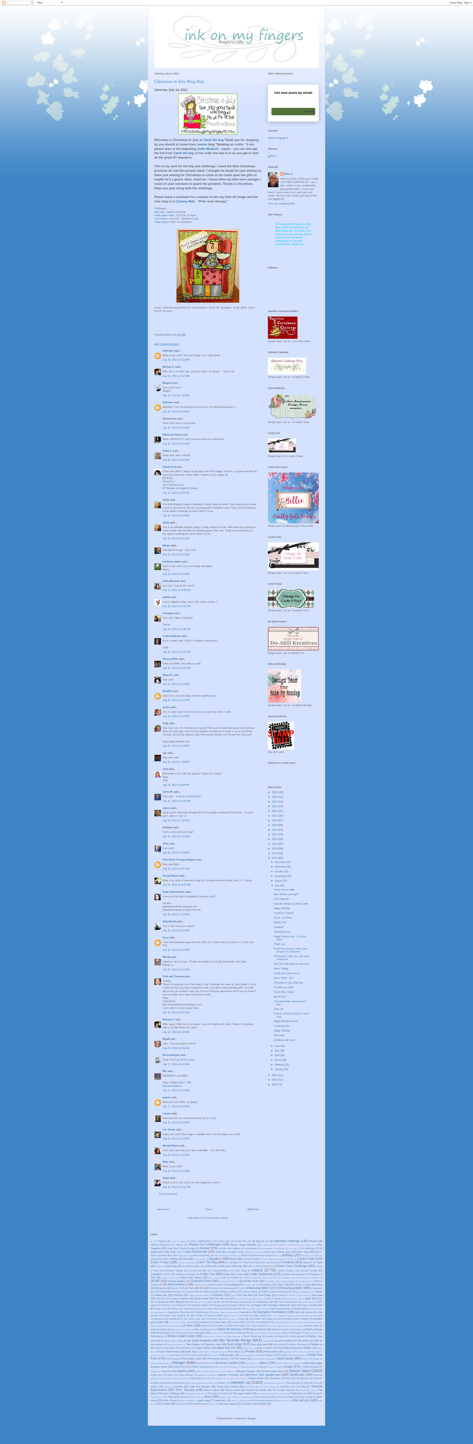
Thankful (250, 1390)
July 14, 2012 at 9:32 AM (176, 554)
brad (185, 1259)
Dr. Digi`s (279, 1284)
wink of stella (163, 1403)
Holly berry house (193, 1308)
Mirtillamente (157, 1336)
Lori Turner (169, 1129)
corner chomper (286, 1270)
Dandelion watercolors (290, 1278)
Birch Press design (262, 1255)
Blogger (252, 1418)
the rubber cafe (264, 1394)
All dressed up (260, 1241)
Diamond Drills (201, 1280)
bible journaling (201, 1255)
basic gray (284, 1251)
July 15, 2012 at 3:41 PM (176, 930)
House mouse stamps (279, 1308)
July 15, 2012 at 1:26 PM (176, 914)
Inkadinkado (202, 1312)
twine (208, 1396)
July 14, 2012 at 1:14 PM (176, 684)
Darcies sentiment (311, 1278)
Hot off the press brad (255, 1309)
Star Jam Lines (311, 1383)
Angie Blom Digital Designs (181, 1248)
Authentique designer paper (230, 1252)
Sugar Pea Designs (199, 1386)
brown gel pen (200, 1259)
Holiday (174, 1308)
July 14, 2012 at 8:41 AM (176, 443)
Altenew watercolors (161, 1244)
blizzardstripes (171, 1055)
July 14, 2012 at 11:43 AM (176, 668)
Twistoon (245, 1397)
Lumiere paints (311, 1325)
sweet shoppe (269, 1387)
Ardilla (166, 597)
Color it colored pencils (258, 1266)
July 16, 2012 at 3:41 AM (176, 969)
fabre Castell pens (303, 1292)
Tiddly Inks (155, 1397)
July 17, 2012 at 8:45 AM (176, 1064)
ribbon (263, 1362)
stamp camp (181, 1378)
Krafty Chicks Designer (297, 1319)
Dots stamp (264, 1284)
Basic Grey (303, 1251)
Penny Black (234, 1351)
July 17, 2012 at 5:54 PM (176, 1106)
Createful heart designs (293, 1274)
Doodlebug (232, 1284)
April (277, 1055)
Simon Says (299, 1371)
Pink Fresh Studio (195, 1355)
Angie (166, 1177)
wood (178, 1404)
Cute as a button (230, 1277)
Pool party (279, 1035)
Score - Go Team (283, 917)
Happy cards (220, 1305)
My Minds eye (306, 1340)
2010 (275, 1079)
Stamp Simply (256, 1378)
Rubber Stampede (200, 1367)
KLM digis (230, 1319)
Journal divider (215, 1315)
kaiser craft (293, 1316)
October (279, 871)
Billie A (288, 174)
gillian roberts (257, 1299)
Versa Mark (287, 1397)
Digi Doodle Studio (249, 1281)
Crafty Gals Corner (233, 1274)
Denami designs (176, 1281)
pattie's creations (265, 1348)
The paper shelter (242, 1393)
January (279, 1069)
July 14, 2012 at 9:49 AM (176, 574)
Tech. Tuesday (185, 1389)
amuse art (308, 1245)
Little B (221, 1325)
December (280, 862)
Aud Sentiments (196, 1251)
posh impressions (247, 1355)
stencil (154, 1386)
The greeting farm (306, 1390)
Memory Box (244, 1333)
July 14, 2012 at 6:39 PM (176, 745)
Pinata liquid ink (315, 1352)
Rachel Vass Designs (311, 1359)
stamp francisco (198, 1378)
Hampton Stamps (200, 1305)
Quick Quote (285, 1358)
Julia (165, 769)
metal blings (259, 1333)
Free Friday (264, 1295)
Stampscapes (293, 1383)
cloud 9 (158, 1266)
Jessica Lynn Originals (174, 1315)
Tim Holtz (168, 1397)
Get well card (222, 1298)
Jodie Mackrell (207, 149)
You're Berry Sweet (284, 992)
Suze (165, 937)
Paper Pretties (203, 1347)
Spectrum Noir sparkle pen (263, 1374)
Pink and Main (160, 1355)
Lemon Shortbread (282, 1322)
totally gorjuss (161, 222)
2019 (275, 825)
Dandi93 (167, 691)
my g (265, 1341)
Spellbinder (297, 1374)
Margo (166, 545)
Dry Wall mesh (314, 1284)
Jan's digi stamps (303, 1312)
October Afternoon (297, 1344)
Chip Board (271, 1262)
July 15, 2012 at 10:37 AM (177, 884)
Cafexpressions (175, 484)
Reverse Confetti (227, 1362)
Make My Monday (229, 1329)
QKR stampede (267, 1359)
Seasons (166, 1371)
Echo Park (188, 1288)
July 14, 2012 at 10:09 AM (177, 590)
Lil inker (187, 1325)
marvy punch (182, 1333)
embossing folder (257, 1288)
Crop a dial (213, 1278)
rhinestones (251, 1363)
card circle (164, 218)
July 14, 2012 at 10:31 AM (177, 606)
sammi (166, 1097)
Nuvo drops (234, 1344)
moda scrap (208, 1336)
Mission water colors (181, 1336)
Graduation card (264, 1301)
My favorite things (235, 1340)
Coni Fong (240, 1270)
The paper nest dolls (217, 1393)
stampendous (303, 1378)
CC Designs (232, 1262)
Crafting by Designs (186, 1274)
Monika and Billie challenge (228, 1336)
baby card (270, 1252)
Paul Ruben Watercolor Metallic (295, 1347)
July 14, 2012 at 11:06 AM (176, 629)
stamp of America (237, 1378)
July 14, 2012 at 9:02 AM (176, 492)
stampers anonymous (173, 1383)
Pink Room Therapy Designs (179, 859)
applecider (280, 1249)
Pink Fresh (174, 1355)
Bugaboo (216, 1258)
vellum (273, 1397)
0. (151, 1241)
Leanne (167, 1113)
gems (185, 1298)
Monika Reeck (170, 1145)
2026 (275, 792)
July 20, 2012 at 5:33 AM (176, 1171)
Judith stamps (260, 1315)
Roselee (295, 1363)
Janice (166, 808)
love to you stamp (274, 1326)
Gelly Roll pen (163, 1298)
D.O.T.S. (274, 1278)
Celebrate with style (284, 1040)
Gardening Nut (281, 1026)
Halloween (181, 1305)
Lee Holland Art (262, 1322)
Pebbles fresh (203, 1352)
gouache (247, 1302)
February (280, 1064)
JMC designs (197, 1315)
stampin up (240, 1382)
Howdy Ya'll (280, 922)
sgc (165, 753)
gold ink (200, 1302)
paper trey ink (226, 1347)
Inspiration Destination (271, 1312)
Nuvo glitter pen (259, 1344)
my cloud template (199, 1340)
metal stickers (274, 1333)
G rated (280, 1295)
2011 (275, 1075)
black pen (306, 1256)
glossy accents (167, 1301)
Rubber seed (179, 1367)
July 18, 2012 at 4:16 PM (176, 1122)
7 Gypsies (161, 1241)
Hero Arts (317, 1305)
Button (233, 1259)
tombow (183, 1397)
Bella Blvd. (167, 1255)
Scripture (154, 1371)
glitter (308, 1298)
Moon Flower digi (252, 1336)
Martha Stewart (314, 1329)
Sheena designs (226, 1371)
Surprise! (278, 927)
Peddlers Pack (218, 1352)
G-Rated (291, 1295)
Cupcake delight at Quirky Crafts (291, 903)
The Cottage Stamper (284, 1390)
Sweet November (251, 1387)
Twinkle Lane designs (229, 1397)
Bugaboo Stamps (188, 488)
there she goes (280, 1394)
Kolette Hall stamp (262, 1319)
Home (208, 1209)
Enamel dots (192, 1291)
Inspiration (245, 1312)
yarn (213, 1404)
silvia (166, 843)
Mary (165, 1161)
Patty (165, 723)
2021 (275, 815)
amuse (297, 1245)
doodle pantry (216, 1284)
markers (298, 1329)
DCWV (155, 1280)
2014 (275, 848)
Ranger (178, 1362)
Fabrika (318, 1291)
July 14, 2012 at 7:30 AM (176, 395)
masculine (199, 1332)
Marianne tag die (280, 1329)
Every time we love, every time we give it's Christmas (290, 950)
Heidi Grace (302, 1305)
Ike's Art (310, 1309)
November (280, 866)
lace (184, 1322)
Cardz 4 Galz (306, 1258)
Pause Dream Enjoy (168, 1351)
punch (254, 1359)
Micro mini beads (292, 1333)
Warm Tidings (281, 968)
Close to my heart (313, 1262)
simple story (157, 1375)
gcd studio (303, 1295)
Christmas (287, 1262)
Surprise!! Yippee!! (284, 913)
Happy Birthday (282, 908)
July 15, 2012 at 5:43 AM (176, 836)
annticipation (266, 1249)
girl (286, 1299)
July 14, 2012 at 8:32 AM (176, 427)
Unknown (168, 350)
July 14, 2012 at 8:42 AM (176, 459)
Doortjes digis (249, 1285)
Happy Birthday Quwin (286, 1021)
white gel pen (300, 1400)
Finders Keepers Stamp (198, 1295)
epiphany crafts (210, 1291)
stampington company (273, 1383)
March (278, 1060)
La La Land (174, 1322)
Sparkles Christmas (228, 1375)
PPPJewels (281, 1355)
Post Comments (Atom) (215, 1217)
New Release (193, 1344)
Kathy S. (167, 450)
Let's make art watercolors (305, 1322)
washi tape (203, 1400)
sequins (182, 1371)
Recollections (203, 1363)
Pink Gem (212, 1355)
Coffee (208, 1266)
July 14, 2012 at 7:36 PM (176, 762)
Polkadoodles (227, 1355)
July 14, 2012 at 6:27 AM (176, 376)
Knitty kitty (244, 1319)
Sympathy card (287, 1386)
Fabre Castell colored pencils (277, 1291)
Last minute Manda (199, 1322)
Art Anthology (308, 1248)
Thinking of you (282, 931)
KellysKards (169, 921)
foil (232, 1295)
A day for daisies (178, 1241)
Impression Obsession (179, 1312)
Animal (204, 1248)
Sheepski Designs (246, 1371)
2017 (275, 834)
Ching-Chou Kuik (251, 1262)
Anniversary (251, 1248)
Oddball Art (316, 1344)
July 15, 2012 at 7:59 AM (176, 852)
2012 (275, 858)
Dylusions (161, 1288)
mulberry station (172, 561)
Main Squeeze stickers (181, 1330)
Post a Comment (168, 1194)
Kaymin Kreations (172, 1086)
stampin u (222, 1383)
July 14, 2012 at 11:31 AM (176, 651)
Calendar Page (250, 1259)
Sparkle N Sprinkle (206, 1375)
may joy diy (215, 1333)
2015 (275, 844)
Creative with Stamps (190, 1277)
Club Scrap (171, 1266)
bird (277, 1256)
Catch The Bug (207, 1262)
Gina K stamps (273, 1298)
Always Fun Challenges (205, 1244)
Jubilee (232, 1316)
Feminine (178, 1295)
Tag (303, 1386)
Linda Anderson (172, 636)
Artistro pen (175, 1252)
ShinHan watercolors (272, 1371)
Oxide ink (160, 1348)
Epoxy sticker (229, 1291)
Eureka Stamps (250, 1291)
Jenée (166, 499)
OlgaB (166, 1039)
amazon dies (268, 1245)
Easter (175, 1288)
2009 (275, 1084)
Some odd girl (186, 1375)
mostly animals (297, 1336)
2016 (275, 839)
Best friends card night (286, 894)
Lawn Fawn (220, 1322)
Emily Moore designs (171, 1291)
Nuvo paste (279, 1344)
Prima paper (172, 1358)
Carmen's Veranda (185, 1263)
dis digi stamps (304, 1281)
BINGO (245, 1255)
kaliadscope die (308, 1316)
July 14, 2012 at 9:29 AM (176, 515)
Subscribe (309, 111)
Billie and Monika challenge (226, 1256)
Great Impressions (288, 1302)
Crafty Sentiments (261, 1274)
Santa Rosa (232, 1367)
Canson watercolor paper (273, 1259)
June (278, 1046)
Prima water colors (192, 1358)
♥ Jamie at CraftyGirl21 (188, 796)
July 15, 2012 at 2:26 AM (176, 820)
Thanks (263, 1390)
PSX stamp (240, 1358)
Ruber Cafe (219, 1367)
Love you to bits (293, 1326)
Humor (298, 1308)
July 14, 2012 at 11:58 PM (176, 801)
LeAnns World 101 (241, 1322)
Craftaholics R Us (160, 1274)
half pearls (166, 1305)
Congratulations (221, 1270)
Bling (175, 1259)
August (279, 880)
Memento (229, 1333)
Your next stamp (227, 1403)
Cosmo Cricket (309, 1270)
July (277, 885)
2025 (275, 797)
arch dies (293, 1249)
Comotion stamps (174, 1270)
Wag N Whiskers (187, 1401)
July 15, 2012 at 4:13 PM (176, 950)
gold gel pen (187, 1302)
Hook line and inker (232, 1308)
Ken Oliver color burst (195, 1319)
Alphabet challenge (287, 1241)
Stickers (167, 1387)
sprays (170, 1378)
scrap (260, 1367)
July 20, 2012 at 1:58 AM (176, 1155)
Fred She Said (245, 1295)
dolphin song (199, 1285)
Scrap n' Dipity (274, 1367)
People (250, 1351)
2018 (275, 829)
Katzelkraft (174, 1319)
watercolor (220, 1400)
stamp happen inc (218, 1378)
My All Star (280, 996)
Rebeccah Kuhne (172, 434)
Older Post (253, 1209)
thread (316, 1393)
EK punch (214, 1288)
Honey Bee (212, 1308)
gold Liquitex (213, 1302)
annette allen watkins (229, 1248)
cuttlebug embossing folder (255, 1278)
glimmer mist (296, 1299)
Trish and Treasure (173, 976)
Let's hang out (281, 898)
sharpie (212, 1371)
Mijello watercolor (312, 1333)
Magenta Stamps (159, 1329)
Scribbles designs (310, 1367)
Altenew (313, 1241)
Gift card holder (241, 1299)
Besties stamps (183, 1256)
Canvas (290, 1259)
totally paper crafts (164, 215)
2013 (275, 853)
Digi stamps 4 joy (271, 1281)
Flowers (217, 1295)
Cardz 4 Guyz (160, 1262)
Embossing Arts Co (232, 1288)
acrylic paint (224, 1241)
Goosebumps (231, 1302)
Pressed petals (298, 1355)
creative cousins (168, 1278)
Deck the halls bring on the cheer (291, 963)
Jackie (166, 707)
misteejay (168, 613)
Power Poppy (265, 1355)
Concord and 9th (197, 1270)
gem (176, 1298)
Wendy (166, 957)
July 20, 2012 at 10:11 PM (176, 1187)
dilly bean (159, 212)
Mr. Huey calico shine (172, 1340)
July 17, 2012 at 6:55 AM (176, 1048)
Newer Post (163, 1209)
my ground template (281, 1340)
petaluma (287, 1352)
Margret (167, 382)
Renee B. (168, 675)
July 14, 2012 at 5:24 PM (176, 716)
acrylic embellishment (201, 1241)
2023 (275, 806)
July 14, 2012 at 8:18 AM (176, 411)
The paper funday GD (194, 1394)
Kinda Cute (216, 1319)
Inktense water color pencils (224, 1312)
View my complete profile (281, 203)
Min (165, 1071)
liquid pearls (207, 1325)
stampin (210, 1383)
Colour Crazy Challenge (291, 1266)
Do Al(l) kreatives (174, 1284)
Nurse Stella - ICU (283, 977)
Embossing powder (290, 1288)
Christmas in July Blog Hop (288, 982)
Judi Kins (243, 1315)
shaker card (200, 1371)
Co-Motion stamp (191, 1266)
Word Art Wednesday (196, 1404)
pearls (188, 1351)
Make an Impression (204, 1329)
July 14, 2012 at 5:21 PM (176, 700)
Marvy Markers (163, 1333)
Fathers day (160, 1295)
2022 (275, 811)
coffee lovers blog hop (229, 1266)
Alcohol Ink (240, 1241)
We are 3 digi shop (240, 1401)
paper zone (248, 1348)
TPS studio (196, 1397)
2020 (275, 820)
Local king (256, 1325)
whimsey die (283, 1401)
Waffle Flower (169, 1400)
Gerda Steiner (201, 1298)
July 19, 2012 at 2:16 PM (176, 1138)
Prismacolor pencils (218, 1358)
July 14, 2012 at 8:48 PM (176, 785)
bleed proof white (159, 1259)
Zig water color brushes (253, 1403)
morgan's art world (275, 1336)
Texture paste (232, 1390)
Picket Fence (300, 1352)
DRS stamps (296, 1284)
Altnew (179, 1244)
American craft (284, 1245)
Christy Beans (170, 875)
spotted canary (157, 1378)
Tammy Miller (170, 659)
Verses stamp (305, 1397)
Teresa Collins (211, 1390)
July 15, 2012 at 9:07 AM (176, 868)
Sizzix (170, 1375)
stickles (179, 1386)
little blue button (237, 1325)
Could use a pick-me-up (286, 973)
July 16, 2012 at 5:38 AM (176, 1032)
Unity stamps (259, 1397)
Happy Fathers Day (241, 1305)
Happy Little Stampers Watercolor (272, 1305)
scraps (288, 1366)
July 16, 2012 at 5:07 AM (176, 1012)
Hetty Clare (161, 1308)
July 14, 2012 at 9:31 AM (176, 538)
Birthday (287, 1255)
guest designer (308, 1302)
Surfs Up (278, 1009)
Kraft (278, 1319)
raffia (153, 1363)
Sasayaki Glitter (247, 1367)
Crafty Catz (207, 1274)
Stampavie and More (280, 1378)
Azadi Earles (255, 1252)
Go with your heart (283, 987)
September (281, 876)
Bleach (317, 1256)
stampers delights (195, 1383)
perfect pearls (270, 1351)
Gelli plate (317, 1295)
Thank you (279, 944)
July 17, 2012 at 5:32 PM (176, 1090)
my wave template (175, 1345)
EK (201, 1288)
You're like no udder (284, 889)
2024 (275, 801)
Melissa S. (168, 366)
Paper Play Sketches (179, 1348)
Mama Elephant (258, 1329)
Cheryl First (169, 466)
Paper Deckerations (174, 891)
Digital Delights (288, 1281)
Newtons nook (213, 1344)
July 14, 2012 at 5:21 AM (176, 359)
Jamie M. (168, 791)
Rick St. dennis (282, 1363)
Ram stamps (163, 1363)
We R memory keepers (262, 1400)
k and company (278, 1316)
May (277, 1050)
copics (257, 1270)
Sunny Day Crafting (227, 1386)
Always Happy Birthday (243, 1244)
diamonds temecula (227, 1281)
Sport (316, 1375)
